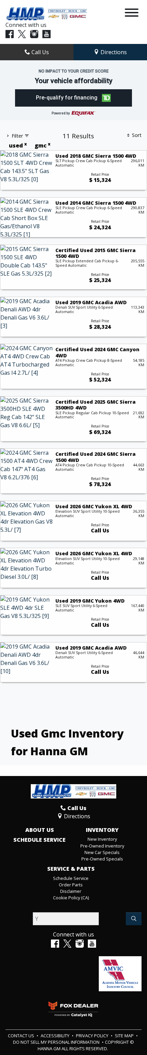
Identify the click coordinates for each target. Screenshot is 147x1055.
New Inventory (102, 839)
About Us (39, 830)
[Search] (134, 918)
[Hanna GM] (46, 13)
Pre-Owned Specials (102, 859)
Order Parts (71, 885)
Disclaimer (70, 891)
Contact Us (21, 1036)
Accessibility (55, 1036)
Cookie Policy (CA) (71, 898)
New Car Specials (102, 852)
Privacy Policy (92, 1036)
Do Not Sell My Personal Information (57, 1042)
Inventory (102, 830)
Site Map (125, 1036)
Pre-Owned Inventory (102, 846)
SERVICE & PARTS (71, 869)
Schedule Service (39, 840)
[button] (73, 98)
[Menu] (132, 13)
